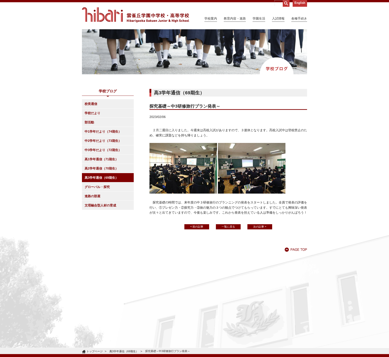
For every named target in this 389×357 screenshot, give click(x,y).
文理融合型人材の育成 (100, 205)
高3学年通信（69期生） (101, 177)
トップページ (94, 351)
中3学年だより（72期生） (103, 150)
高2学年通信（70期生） (101, 168)
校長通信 (91, 104)
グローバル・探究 (97, 187)
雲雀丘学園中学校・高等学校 (135, 15)
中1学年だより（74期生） (103, 131)
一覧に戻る (228, 226)
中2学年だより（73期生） (103, 140)
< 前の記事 (196, 226)
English (299, 3)
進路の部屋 (92, 196)
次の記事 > (259, 226)
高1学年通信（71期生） (101, 159)
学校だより (92, 113)
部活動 (89, 122)
